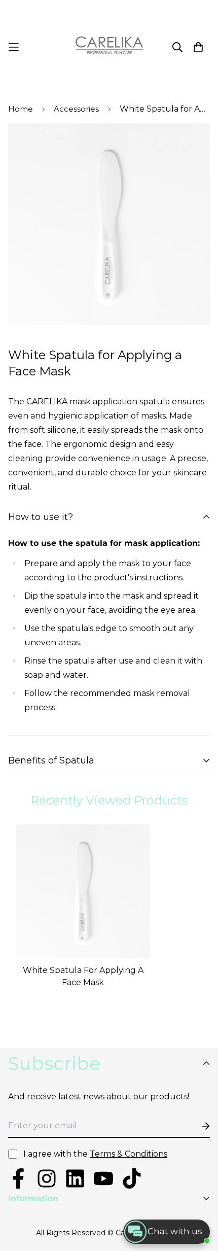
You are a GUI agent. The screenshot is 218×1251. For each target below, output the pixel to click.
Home (20, 109)
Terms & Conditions (128, 1154)
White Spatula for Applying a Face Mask (83, 976)
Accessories (76, 109)
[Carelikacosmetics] (109, 47)
